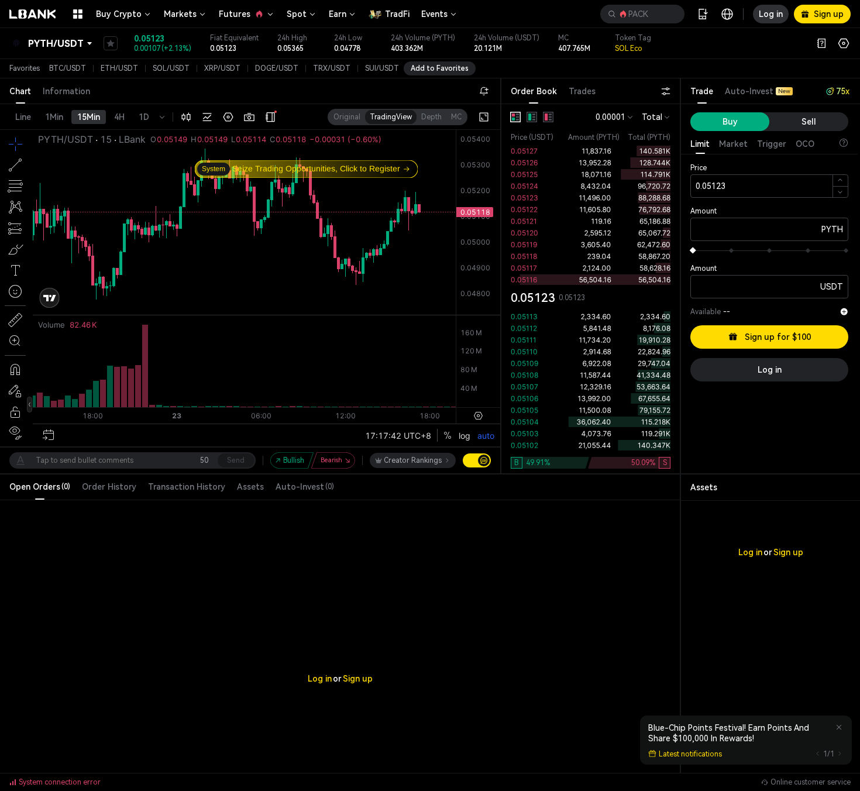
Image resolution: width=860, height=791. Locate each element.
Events (434, 14)
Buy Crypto (119, 14)
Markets (180, 14)
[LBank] (32, 14)
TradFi (397, 14)
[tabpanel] (590, 288)
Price (698, 168)
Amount (703, 211)
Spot (297, 14)
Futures (234, 14)
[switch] (477, 460)
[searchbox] (640, 14)
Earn (337, 14)
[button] (642, 14)
